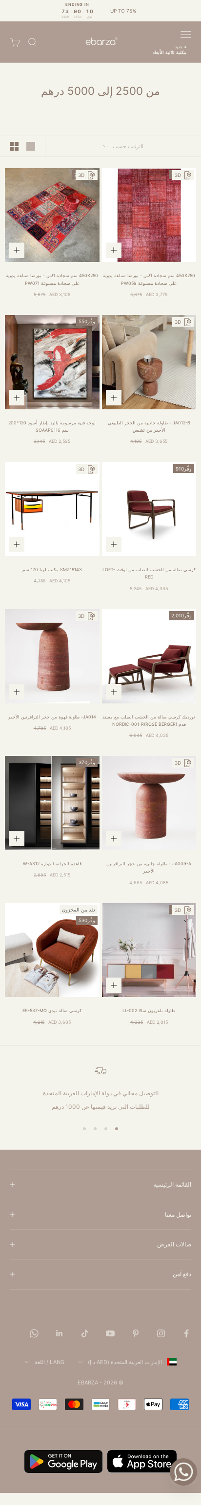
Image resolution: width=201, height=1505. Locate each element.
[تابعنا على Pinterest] (136, 1333)
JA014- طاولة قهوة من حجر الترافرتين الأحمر (52, 716)
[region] (100, 1088)
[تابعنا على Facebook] (186, 1333)
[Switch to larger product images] (30, 146)
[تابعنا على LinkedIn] (59, 1333)
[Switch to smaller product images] (14, 146)
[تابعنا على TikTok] (85, 1333)
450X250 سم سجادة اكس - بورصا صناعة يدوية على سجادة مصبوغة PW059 (149, 279)
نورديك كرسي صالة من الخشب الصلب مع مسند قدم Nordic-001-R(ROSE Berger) (148, 720)
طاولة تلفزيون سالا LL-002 (148, 1010)
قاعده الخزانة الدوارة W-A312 (52, 863)
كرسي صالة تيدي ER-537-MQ (51, 1010)
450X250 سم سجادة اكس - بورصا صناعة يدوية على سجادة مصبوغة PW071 (52, 279)
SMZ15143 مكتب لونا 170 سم (52, 569)
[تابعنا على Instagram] (161, 1333)
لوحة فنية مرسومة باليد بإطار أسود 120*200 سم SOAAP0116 (52, 426)
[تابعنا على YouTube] (110, 1333)
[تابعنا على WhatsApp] (34, 1333)
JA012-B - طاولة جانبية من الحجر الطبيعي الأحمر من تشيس (149, 426)
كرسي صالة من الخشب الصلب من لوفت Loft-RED (149, 573)
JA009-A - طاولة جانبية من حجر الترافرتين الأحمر (148, 867)
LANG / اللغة (49, 1362)
